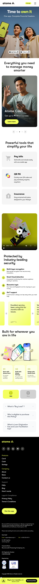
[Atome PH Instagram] (8, 449)
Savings (4, 464)
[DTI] (13, 564)
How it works (6, 491)
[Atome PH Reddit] (22, 449)
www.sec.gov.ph (6, 541)
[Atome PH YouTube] (18, 449)
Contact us (6, 478)
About (4, 472)
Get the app (9, 511)
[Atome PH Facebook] (3, 449)
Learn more (12, 121)
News (4, 475)
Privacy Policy (7, 498)
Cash (4, 461)
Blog (3, 488)
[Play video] (19, 231)
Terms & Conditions (9, 502)
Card (4, 459)
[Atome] (19, 441)
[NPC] (4, 564)
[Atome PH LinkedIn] (13, 449)
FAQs (3, 485)
